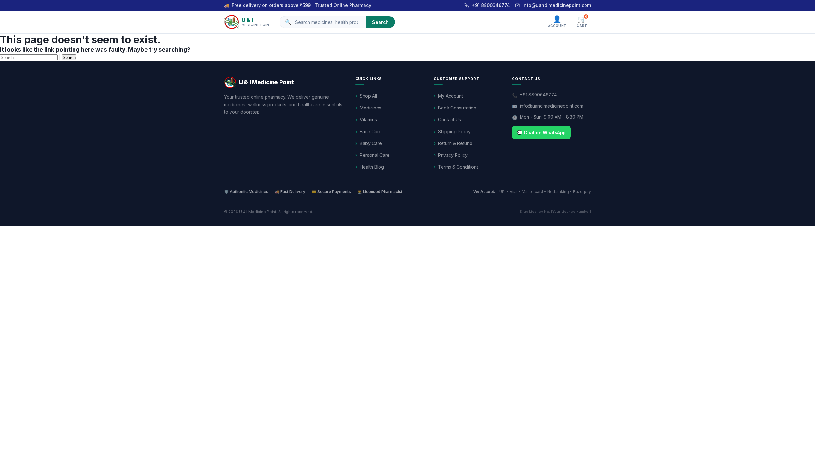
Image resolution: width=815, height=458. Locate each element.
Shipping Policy (454, 131)
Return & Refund (455, 143)
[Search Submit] (59, 57)
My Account (450, 96)
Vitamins (368, 119)
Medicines (370, 107)
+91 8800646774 (491, 5)
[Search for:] (31, 57)
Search (380, 22)
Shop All (368, 96)
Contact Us (449, 119)
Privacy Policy (453, 155)
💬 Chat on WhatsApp (541, 132)
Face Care (371, 131)
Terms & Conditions (458, 167)
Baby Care (371, 143)
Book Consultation (457, 107)
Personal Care (375, 155)
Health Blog (372, 167)
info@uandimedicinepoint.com (556, 5)
